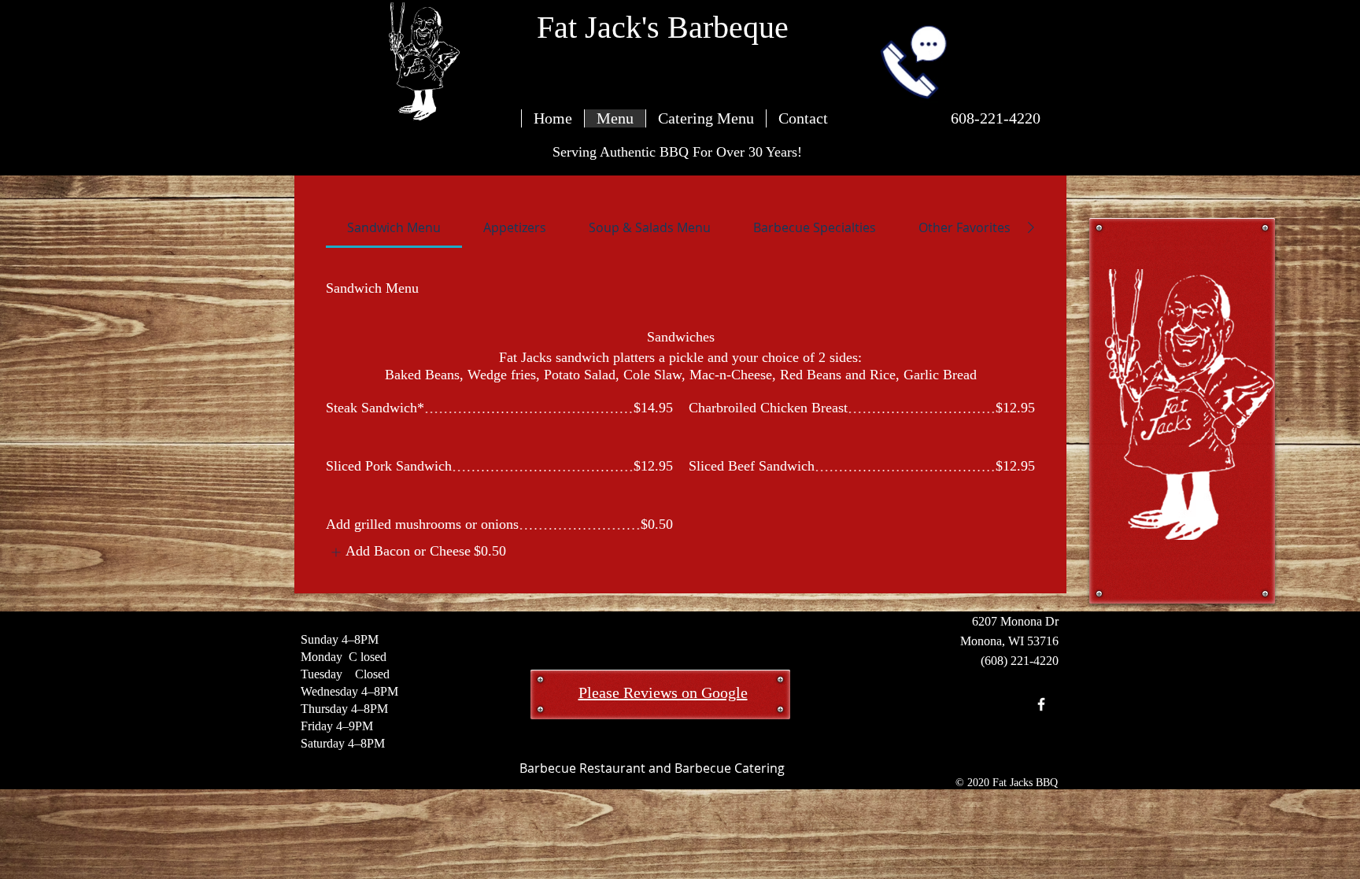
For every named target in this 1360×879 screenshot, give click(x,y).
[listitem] (416, 552)
